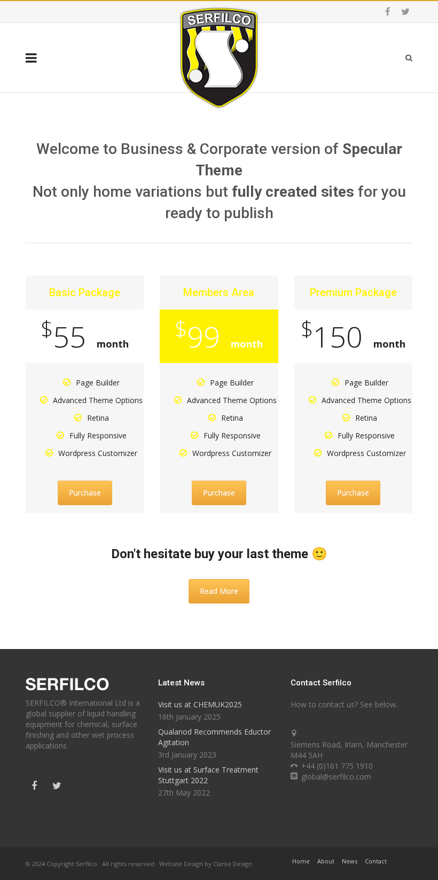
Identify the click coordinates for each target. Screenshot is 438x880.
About (325, 861)
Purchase (85, 493)
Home (301, 861)
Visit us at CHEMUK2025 (200, 704)
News (349, 861)
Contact (376, 861)
